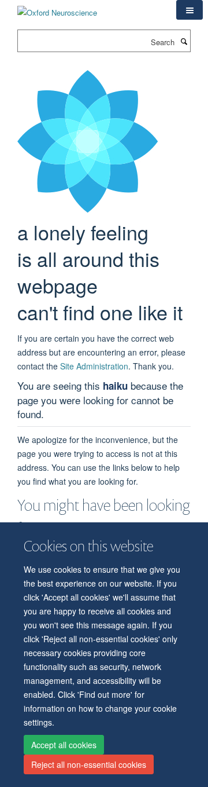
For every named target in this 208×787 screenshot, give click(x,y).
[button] (189, 10)
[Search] (183, 41)
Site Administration (94, 366)
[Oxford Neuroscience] (57, 8)
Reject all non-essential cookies (88, 764)
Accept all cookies (63, 745)
